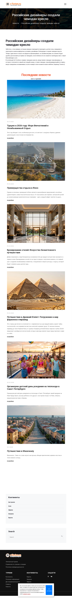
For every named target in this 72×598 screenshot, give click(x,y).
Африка (10, 510)
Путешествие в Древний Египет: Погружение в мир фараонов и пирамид (32, 318)
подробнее (10, 138)
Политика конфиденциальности (15, 567)
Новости (16, 23)
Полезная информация (12, 579)
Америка (11, 514)
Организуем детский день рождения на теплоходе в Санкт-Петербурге (33, 387)
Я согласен (49, 590)
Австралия (11, 502)
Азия (9, 506)
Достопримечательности (13, 582)
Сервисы (8, 584)
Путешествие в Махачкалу (20, 451)
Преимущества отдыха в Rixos (22, 188)
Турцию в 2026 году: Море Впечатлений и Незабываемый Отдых (27, 126)
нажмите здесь (26, 594)
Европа (10, 517)
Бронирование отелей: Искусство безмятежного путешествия (31, 251)
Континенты (9, 577)
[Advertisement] (36, 481)
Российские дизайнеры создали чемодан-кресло (40, 23)
